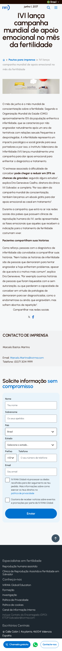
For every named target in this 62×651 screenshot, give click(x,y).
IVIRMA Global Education (16, 585)
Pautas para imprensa (22, 59)
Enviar (31, 513)
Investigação (9, 595)
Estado (8, 438)
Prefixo (8, 451)
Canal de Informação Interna (18, 609)
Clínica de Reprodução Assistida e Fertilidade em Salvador (30, 573)
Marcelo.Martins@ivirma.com (27, 357)
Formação (8, 590)
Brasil (53, 2)
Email (8, 465)
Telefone (23, 451)
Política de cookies (12, 604)
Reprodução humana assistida (19, 566)
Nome (8, 399)
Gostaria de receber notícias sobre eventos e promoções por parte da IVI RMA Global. (33, 501)
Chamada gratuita (18, 644)
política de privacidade (22, 493)
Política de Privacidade (15, 599)
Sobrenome (11, 412)
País (7, 425)
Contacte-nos (50, 644)
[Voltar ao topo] (56, 538)
